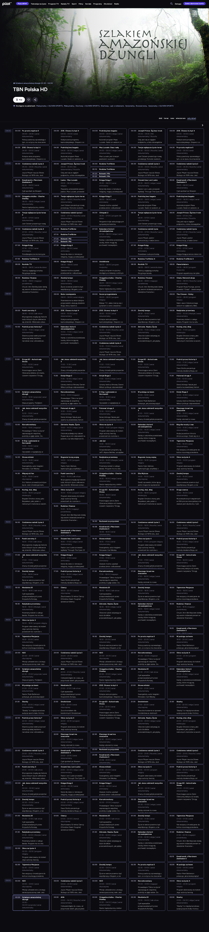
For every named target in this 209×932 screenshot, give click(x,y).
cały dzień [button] (191, 118)
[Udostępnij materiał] (35, 100)
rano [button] (172, 118)
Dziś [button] (160, 118)
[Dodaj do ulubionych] (28, 100)
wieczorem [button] (180, 118)
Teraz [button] (166, 118)
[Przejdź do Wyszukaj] (172, 4)
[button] (202, 125)
